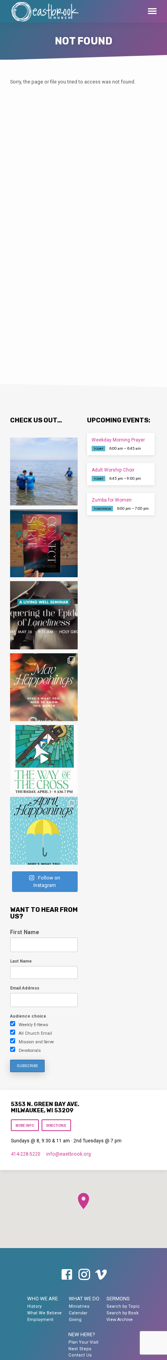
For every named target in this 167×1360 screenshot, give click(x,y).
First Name (24, 932)
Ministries (79, 1306)
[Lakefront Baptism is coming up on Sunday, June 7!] (44, 471)
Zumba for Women (112, 500)
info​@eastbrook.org (68, 1154)
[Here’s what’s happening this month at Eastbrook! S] (44, 831)
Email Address (24, 988)
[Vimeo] (101, 1275)
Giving (75, 1319)
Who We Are (42, 1298)
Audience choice (28, 1016)
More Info (25, 1126)
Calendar (78, 1313)
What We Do (84, 1298)
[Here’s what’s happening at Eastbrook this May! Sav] (44, 687)
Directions (56, 1126)
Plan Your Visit (83, 1342)
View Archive (119, 1319)
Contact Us (80, 1355)
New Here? (81, 1334)
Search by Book (122, 1313)
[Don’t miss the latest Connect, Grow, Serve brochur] (44, 543)
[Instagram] (84, 1275)
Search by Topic (123, 1306)
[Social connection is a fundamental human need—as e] (44, 615)
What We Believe (44, 1313)
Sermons (118, 1298)
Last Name (21, 961)
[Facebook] (67, 1275)
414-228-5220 (25, 1154)
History (34, 1306)
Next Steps (79, 1348)
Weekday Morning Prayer (118, 440)
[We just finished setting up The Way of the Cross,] (44, 759)
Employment (40, 1319)
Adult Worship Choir (113, 470)
